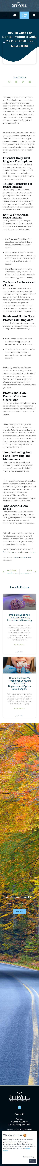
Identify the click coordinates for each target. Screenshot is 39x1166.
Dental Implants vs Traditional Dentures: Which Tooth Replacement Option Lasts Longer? (19, 683)
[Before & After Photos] (14, 15)
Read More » (19, 645)
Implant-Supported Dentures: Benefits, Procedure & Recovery (19, 617)
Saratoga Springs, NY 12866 (19, 1124)
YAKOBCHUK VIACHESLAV (22, 557)
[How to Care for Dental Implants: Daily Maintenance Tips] (34, 15)
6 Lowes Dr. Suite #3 (19, 1122)
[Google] (19, 1107)
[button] (19, 911)
